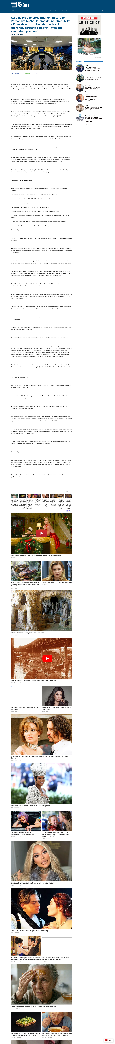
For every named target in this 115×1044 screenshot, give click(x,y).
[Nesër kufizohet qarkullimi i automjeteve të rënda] (80, 78)
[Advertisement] (41, 487)
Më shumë (88, 124)
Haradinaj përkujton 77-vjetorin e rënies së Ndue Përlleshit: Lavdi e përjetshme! (92, 99)
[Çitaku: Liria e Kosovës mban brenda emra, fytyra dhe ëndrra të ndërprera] (80, 108)
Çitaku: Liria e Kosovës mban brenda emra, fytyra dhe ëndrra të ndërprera (93, 108)
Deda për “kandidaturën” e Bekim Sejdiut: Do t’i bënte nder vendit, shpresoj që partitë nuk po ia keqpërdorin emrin (93, 88)
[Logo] (23, 4)
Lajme (86, 65)
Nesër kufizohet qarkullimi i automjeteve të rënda (93, 78)
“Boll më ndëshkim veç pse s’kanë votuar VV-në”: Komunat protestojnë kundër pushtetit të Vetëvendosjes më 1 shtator (93, 118)
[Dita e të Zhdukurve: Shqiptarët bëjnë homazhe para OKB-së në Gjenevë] (80, 68)
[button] (102, 11)
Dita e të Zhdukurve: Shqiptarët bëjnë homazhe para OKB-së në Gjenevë (92, 69)
